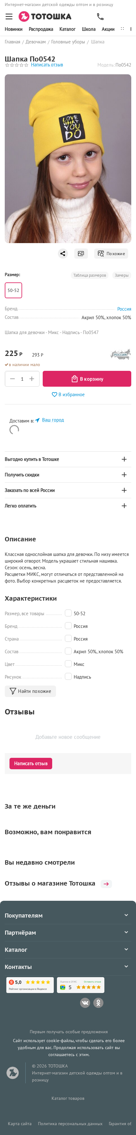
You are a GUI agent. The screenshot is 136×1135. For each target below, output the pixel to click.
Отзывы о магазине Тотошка (50, 883)
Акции (108, 29)
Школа (89, 29)
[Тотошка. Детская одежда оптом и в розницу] (47, 16)
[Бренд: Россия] (120, 356)
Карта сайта (20, 1123)
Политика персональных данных (70, 1123)
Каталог (67, 29)
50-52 (13, 290)
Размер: (12, 274)
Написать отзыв (47, 65)
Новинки (13, 29)
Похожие (114, 253)
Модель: (105, 65)
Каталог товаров (68, 1098)
